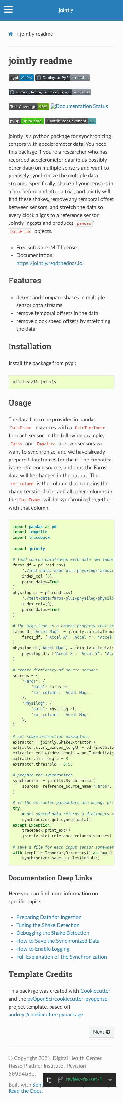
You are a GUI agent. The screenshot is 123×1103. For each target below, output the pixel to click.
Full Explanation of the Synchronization (61, 956)
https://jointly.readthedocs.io (49, 263)
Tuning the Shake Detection (48, 925)
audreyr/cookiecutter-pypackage (46, 1014)
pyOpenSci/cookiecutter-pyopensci (68, 999)
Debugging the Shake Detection (52, 933)
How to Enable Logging (42, 949)
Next (99, 1032)
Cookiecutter (95, 991)
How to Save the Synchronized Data (58, 941)
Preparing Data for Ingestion (49, 917)
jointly (66, 10)
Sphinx (40, 1085)
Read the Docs (25, 1091)
